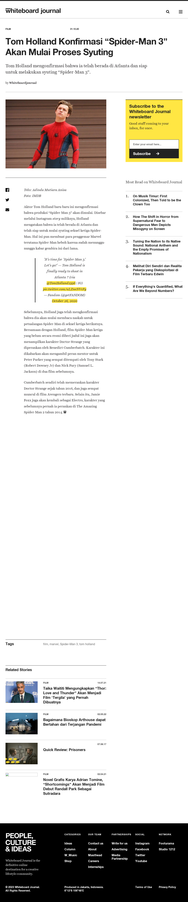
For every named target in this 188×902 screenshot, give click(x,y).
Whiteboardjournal (23, 83)
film (45, 644)
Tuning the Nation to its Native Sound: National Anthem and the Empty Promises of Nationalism (156, 247)
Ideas (68, 843)
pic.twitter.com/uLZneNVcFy (64, 289)
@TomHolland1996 (61, 283)
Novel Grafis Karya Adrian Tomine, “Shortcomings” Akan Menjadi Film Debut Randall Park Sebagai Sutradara (73, 786)
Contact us (95, 843)
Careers (93, 861)
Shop (68, 861)
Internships (96, 867)
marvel (54, 644)
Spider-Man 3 (69, 644)
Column (69, 849)
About (92, 849)
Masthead (95, 855)
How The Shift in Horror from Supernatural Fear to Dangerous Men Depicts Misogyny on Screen (155, 223)
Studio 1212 (167, 849)
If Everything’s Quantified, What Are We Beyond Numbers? (157, 288)
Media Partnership (120, 856)
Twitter (140, 855)
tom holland (87, 644)
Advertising (119, 849)
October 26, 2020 (64, 301)
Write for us (120, 843)
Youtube (141, 861)
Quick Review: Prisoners (64, 749)
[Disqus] (56, 481)
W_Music (70, 855)
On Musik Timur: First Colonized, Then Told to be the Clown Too (157, 200)
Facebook (142, 849)
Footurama (166, 843)
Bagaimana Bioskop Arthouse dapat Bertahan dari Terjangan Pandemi (74, 722)
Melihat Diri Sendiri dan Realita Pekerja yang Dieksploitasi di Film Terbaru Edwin (157, 270)
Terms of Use (143, 887)
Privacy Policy (167, 887)
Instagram (142, 843)
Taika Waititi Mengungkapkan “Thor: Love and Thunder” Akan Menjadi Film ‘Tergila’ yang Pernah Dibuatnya (74, 695)
